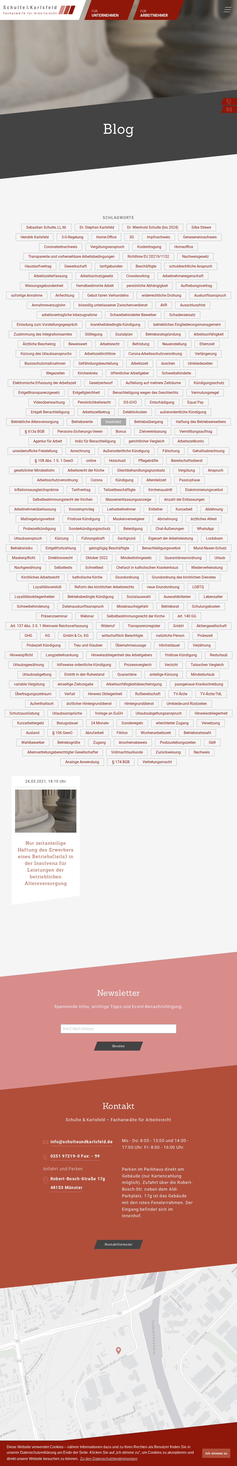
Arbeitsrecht (109, 344)
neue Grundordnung (163, 587)
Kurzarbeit (184, 509)
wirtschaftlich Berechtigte (122, 635)
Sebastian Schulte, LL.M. (46, 227)
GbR (212, 742)
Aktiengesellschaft (211, 626)
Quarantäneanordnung (183, 558)
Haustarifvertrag (38, 266)
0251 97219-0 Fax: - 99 (75, 1156)
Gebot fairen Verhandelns (108, 295)
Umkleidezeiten (200, 363)
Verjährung (202, 645)
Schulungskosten (206, 606)
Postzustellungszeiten (178, 742)
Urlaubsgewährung (28, 665)
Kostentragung (149, 247)
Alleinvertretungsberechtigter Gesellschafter (62, 752)
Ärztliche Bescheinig (39, 344)
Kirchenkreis (88, 373)
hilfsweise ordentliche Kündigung (84, 665)
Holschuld (117, 460)
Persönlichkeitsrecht (94, 402)
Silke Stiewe (201, 227)
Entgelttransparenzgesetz (39, 392)
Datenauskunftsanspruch (83, 606)
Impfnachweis (158, 237)
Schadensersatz (182, 315)
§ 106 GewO (62, 733)
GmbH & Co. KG (76, 635)
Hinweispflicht (21, 655)
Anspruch (215, 470)
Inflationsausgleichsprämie (36, 490)
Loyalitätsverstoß (47, 587)
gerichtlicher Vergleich (147, 441)
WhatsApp (205, 528)
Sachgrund (126, 538)
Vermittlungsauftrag (195, 431)
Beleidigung (133, 528)
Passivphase (189, 480)
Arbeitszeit (139, 363)
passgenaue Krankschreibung (199, 684)
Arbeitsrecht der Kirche (86, 470)
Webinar (87, 616)
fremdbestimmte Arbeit (95, 285)
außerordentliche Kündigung (183, 412)
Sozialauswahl (139, 596)
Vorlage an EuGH (109, 713)
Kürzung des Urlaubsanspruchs (46, 354)
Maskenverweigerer (128, 519)
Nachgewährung (27, 567)
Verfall (69, 694)
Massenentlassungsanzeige (128, 499)
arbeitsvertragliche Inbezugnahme (69, 315)
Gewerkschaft (75, 266)
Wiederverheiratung (207, 567)
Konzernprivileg (81, 509)
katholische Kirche (87, 577)
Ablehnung (214, 509)
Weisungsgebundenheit (44, 285)
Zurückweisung (168, 752)
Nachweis (202, 752)
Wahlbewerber (32, 742)
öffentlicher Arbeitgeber (130, 373)
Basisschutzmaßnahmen (45, 363)
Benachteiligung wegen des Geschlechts (145, 392)
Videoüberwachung (49, 402)
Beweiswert (78, 344)
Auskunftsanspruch (210, 295)
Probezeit (205, 635)
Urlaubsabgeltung (36, 674)
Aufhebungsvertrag (196, 285)
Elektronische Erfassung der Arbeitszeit (44, 383)
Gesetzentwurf (101, 383)
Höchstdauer (169, 645)
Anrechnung (80, 451)
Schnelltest (94, 567)
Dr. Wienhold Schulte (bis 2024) (152, 227)
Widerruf (108, 626)
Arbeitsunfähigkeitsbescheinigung (134, 684)
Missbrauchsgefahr (132, 606)
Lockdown (214, 538)
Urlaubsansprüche (67, 713)
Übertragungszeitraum (33, 694)
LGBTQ (198, 587)
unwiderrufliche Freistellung (34, 451)
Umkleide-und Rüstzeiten (187, 703)
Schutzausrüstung (24, 713)
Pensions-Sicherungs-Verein (80, 431)
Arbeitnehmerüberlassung (35, 509)
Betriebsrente (82, 422)
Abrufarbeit (94, 733)
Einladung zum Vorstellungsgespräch (47, 324)
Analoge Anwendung (82, 762)
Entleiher (156, 509)
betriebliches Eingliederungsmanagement (187, 324)
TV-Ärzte (180, 694)
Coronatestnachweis (60, 247)
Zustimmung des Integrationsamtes (43, 334)
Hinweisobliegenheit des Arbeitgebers (121, 655)
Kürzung (62, 538)
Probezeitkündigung (39, 528)
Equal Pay (195, 402)
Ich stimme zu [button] (216, 1453)
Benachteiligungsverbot (161, 548)
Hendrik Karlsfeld (35, 237)
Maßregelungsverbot (37, 519)
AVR (163, 305)
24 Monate (100, 723)
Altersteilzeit (156, 480)
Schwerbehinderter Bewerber (133, 315)
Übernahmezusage (130, 645)
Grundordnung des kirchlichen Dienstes (184, 577)
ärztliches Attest (203, 519)
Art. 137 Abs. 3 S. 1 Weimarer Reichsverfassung (49, 626)
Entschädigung (162, 402)
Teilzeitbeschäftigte (119, 490)
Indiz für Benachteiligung (95, 441)
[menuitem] (109, 10)
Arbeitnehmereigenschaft (182, 276)
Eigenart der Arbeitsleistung (170, 538)
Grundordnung (127, 577)
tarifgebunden (111, 266)
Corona (97, 480)
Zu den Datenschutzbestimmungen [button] (108, 1459)
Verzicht (171, 665)
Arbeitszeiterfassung (50, 276)
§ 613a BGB (34, 431)
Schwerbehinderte (176, 373)
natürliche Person (170, 635)
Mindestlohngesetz (136, 558)
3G (131, 237)
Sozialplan (124, 334)
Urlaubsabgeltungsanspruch (159, 713)
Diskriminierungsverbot (204, 490)
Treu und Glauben (88, 645)
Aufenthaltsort (41, 703)
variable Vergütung (29, 684)
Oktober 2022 (97, 558)
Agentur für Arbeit (47, 441)
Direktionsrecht (60, 558)
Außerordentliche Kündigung (126, 451)
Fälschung (171, 451)
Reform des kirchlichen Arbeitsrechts (104, 587)
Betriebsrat (170, 606)
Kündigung (124, 480)
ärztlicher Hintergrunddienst (89, 703)
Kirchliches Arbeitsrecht (40, 577)
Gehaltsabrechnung (209, 451)
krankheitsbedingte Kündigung (115, 324)
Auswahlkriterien (177, 596)
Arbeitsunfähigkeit (209, 334)
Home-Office (106, 237)
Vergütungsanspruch (107, 247)
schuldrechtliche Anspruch (190, 266)
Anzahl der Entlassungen (184, 499)
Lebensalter (213, 596)
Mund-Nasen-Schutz (210, 548)
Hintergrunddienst (139, 703)
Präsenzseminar (54, 616)
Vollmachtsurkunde (127, 752)
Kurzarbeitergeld (30, 723)
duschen (168, 363)
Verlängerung (206, 354)
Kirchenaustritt (160, 490)
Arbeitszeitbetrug (96, 412)
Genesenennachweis (200, 237)
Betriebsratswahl (197, 733)
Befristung (140, 344)
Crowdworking (138, 276)
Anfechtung (64, 295)
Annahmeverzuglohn (48, 305)
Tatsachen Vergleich (207, 665)
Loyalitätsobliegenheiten (35, 596)
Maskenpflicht (23, 558)
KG (47, 635)
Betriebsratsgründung (163, 334)
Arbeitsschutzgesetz (96, 276)
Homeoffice (183, 247)
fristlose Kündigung (181, 655)
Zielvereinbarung (152, 431)
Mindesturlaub (203, 674)
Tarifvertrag (81, 490)
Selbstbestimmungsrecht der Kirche (136, 616)
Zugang (99, 742)
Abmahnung (167, 519)
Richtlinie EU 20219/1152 (148, 256)
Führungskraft (93, 538)
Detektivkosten (135, 412)
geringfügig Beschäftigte (109, 548)
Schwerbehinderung (33, 606)
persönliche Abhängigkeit (147, 285)
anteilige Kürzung (164, 674)
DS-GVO (130, 402)
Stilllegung (93, 334)
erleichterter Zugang (172, 723)
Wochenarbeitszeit (156, 733)
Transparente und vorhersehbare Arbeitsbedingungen (71, 256)
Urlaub (220, 558)
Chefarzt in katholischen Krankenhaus (147, 567)
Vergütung (186, 470)
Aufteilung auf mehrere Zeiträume (153, 383)
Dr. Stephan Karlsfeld (97, 227)
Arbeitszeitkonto (191, 441)
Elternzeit (207, 344)
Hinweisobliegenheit (211, 713)
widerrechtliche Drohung (161, 295)
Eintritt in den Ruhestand (84, 674)
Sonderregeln (132, 723)
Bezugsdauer (67, 723)
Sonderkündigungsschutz (89, 528)
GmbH (178, 626)
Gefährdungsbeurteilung (98, 363)
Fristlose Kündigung (83, 519)
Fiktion (122, 733)
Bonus (121, 431)
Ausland (32, 733)
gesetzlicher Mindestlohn (34, 470)
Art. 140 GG (187, 616)
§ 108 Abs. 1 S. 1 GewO (54, 460)
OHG (28, 635)
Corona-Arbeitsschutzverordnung (155, 354)
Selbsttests (63, 567)
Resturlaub (219, 655)
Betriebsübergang (148, 422)
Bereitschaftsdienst (187, 460)
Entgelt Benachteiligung (50, 412)
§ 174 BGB (121, 762)
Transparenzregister (144, 626)
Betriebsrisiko (22, 548)
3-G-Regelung (72, 237)
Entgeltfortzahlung (61, 548)
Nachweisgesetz (195, 256)
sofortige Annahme (26, 295)
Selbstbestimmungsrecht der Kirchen (63, 499)
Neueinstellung (174, 344)
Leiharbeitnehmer (121, 509)
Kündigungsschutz (209, 383)
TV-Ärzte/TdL (211, 694)
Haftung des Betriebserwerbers (201, 422)
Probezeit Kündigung (44, 645)
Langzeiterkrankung (62, 655)
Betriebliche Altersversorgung (35, 422)
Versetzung (211, 723)
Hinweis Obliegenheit (105, 694)
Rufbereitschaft (147, 694)
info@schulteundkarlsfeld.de (81, 1141)
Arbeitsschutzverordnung (57, 480)
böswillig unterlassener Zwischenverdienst (112, 305)
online (91, 460)
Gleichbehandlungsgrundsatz (141, 470)
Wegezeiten (55, 373)
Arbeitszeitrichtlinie (99, 354)
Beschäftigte (146, 266)
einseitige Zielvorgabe (75, 684)
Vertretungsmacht (157, 762)
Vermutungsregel (205, 392)
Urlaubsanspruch (28, 538)
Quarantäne (127, 674)
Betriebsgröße (68, 742)
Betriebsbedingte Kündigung (91, 596)
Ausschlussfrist (192, 305)
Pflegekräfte (148, 460)
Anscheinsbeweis (133, 742)
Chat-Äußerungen (170, 528)
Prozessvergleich (138, 665)
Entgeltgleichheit (86, 392)
